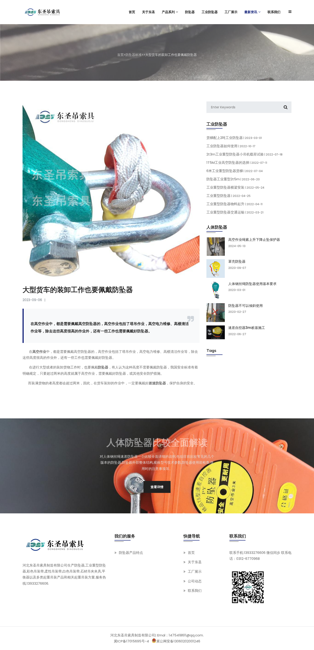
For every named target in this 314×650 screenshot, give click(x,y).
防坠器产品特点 (131, 552)
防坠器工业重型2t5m (233, 179)
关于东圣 (195, 562)
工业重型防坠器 (228, 195)
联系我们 (195, 590)
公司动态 (195, 581)
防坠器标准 (134, 54)
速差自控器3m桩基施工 (246, 327)
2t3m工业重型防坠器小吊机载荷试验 (244, 154)
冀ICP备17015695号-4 (131, 641)
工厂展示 (195, 571)
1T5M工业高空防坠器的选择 (236, 162)
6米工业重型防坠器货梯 (234, 170)
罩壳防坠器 (236, 261)
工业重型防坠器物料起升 (234, 203)
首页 (120, 54)
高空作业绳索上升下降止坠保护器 (254, 239)
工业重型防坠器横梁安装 (235, 187)
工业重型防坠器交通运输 (234, 212)
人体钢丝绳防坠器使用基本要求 (252, 283)
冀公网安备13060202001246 (178, 641)
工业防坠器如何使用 (230, 146)
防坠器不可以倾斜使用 (245, 305)
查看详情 (157, 486)
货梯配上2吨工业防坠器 (234, 137)
